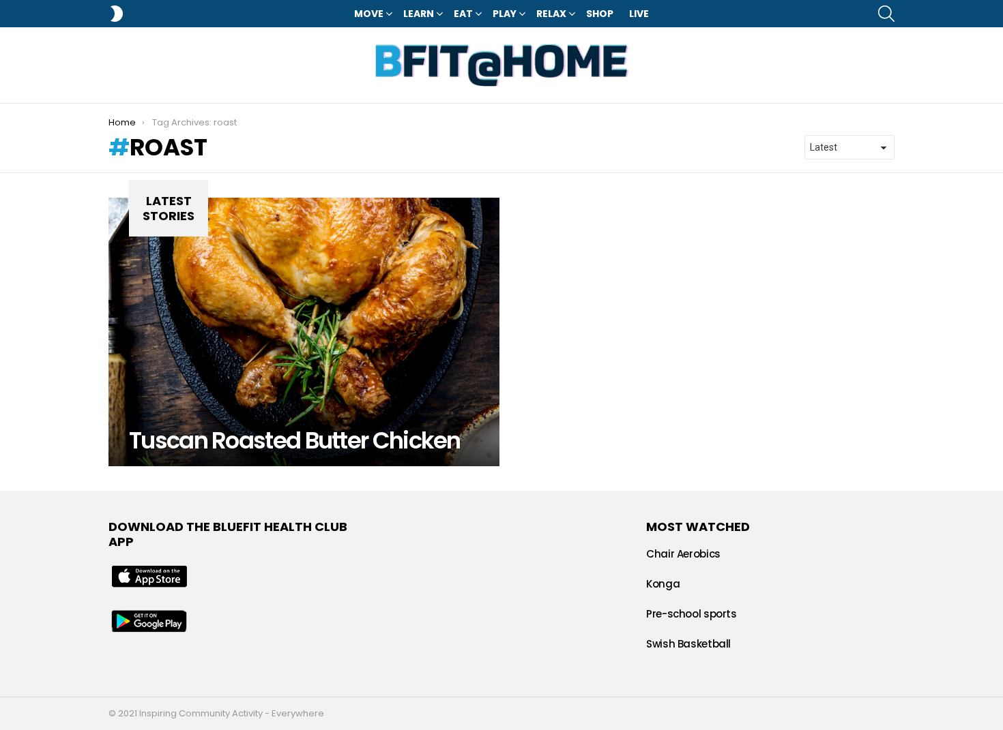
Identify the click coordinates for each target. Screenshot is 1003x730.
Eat (463, 13)
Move (368, 13)
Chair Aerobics (683, 554)
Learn (418, 13)
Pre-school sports (691, 614)
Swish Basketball (688, 644)
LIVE (639, 13)
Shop (599, 13)
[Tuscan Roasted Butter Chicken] (303, 332)
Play (505, 13)
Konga (663, 584)
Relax (551, 13)
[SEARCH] (886, 13)
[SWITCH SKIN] (116, 13)
